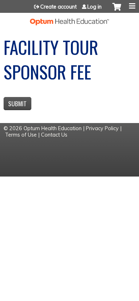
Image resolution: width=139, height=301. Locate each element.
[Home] (69, 19)
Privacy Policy (102, 128)
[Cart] (116, 10)
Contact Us (54, 135)
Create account (58, 6)
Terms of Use (21, 135)
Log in (94, 6)
